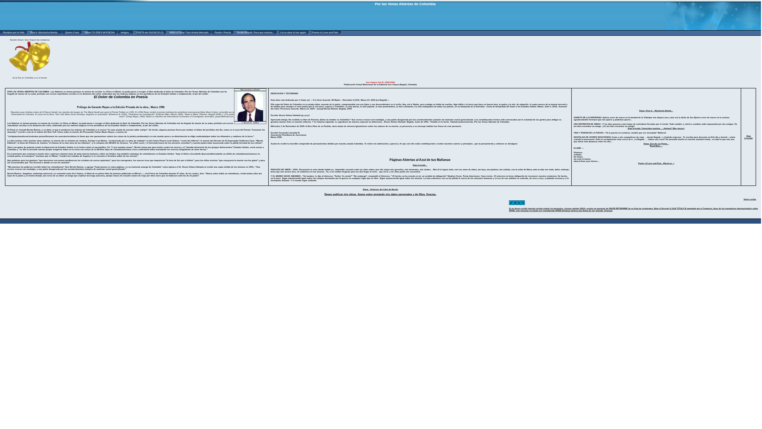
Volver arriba (750, 199)
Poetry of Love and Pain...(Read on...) (656, 163)
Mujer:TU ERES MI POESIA (100, 32)
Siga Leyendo (748, 137)
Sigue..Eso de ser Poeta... (656, 144)
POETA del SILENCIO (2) (150, 32)
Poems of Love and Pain (325, 32)
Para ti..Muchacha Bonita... (44, 32)
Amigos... (126, 32)
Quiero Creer (72, 32)
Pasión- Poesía (223, 32)
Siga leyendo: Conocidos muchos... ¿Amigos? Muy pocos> (656, 128)
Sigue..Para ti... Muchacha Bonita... (656, 111)
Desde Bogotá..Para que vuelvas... (255, 32)
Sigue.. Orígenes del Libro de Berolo (380, 189)
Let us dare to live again (293, 32)
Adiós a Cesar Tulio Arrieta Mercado (189, 32)
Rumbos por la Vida (13, 32)
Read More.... (656, 146)
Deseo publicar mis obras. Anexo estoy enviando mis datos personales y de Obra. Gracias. (380, 194)
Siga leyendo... (420, 165)
